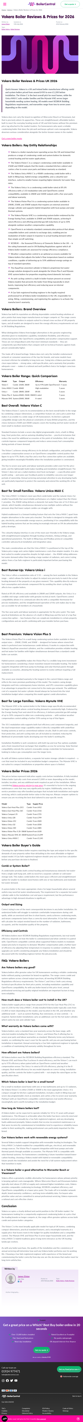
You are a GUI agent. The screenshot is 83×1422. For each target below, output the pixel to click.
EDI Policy (46, 1408)
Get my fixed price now (68, 1369)
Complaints (26, 1408)
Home (4, 10)
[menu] (12, 4)
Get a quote (69, 4)
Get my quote (40, 1350)
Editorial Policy (27, 1413)
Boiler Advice (6, 29)
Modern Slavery (48, 1411)
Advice (9, 10)
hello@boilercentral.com (10, 1374)
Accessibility (46, 1413)
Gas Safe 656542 (8, 1402)
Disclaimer (25, 1411)
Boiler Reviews (15, 29)
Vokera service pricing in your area (27, 785)
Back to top (76, 1396)
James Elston (6, 24)
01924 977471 (11, 1371)
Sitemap (65, 1411)
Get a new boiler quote (12, 138)
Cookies (4, 1411)
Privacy (4, 1413)
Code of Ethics (68, 1408)
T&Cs (3, 1408)
